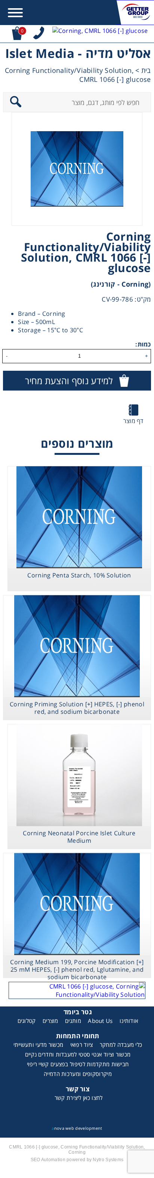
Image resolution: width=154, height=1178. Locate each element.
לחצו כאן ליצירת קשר (79, 1097)
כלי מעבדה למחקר (121, 1044)
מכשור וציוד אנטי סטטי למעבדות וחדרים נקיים (78, 1054)
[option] (77, 168)
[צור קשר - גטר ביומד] (77, 990)
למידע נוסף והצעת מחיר (69, 380)
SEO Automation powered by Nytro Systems (77, 1159)
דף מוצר (133, 421)
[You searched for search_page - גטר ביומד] (100, 34)
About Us (100, 1020)
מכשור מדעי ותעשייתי (38, 1044)
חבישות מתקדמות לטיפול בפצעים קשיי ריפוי (78, 1064)
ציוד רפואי (81, 1044)
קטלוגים (27, 1020)
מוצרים (50, 1020)
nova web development (77, 1128)
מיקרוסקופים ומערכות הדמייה (78, 1073)
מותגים (73, 1020)
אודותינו (129, 1020)
